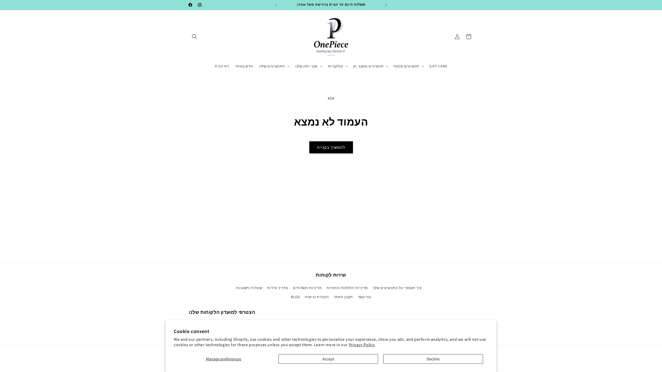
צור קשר (364, 297)
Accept (328, 359)
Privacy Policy (362, 344)
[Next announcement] (386, 5)
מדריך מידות (277, 287)
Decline (433, 359)
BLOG (295, 297)
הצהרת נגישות (317, 297)
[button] (194, 36)
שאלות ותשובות (249, 287)
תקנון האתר (343, 297)
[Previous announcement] (276, 5)
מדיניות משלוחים (307, 287)
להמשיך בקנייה (331, 147)
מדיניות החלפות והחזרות (347, 287)
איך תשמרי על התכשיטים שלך (397, 287)
